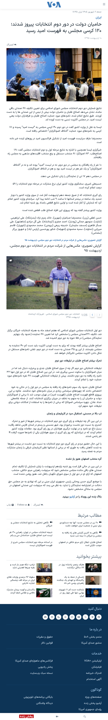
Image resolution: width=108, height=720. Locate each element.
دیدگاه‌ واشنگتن (44, 703)
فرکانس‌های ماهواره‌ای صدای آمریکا (34, 661)
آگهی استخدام (94, 679)
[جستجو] (84, 716)
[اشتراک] (45, 617)
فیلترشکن (97, 667)
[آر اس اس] (58, 617)
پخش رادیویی (45, 667)
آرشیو (72, 497)
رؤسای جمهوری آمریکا (90, 709)
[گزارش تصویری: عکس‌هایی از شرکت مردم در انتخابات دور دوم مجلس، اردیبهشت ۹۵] (54, 282)
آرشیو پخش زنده (93, 703)
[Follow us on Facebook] (99, 617)
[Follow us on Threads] (65, 617)
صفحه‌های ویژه (93, 697)
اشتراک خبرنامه (94, 673)
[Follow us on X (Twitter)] (85, 617)
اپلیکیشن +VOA (93, 661)
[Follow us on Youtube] (78, 617)
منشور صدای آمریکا (91, 643)
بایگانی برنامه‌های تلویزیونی (38, 697)
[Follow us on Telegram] (92, 617)
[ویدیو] (57, 716)
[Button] (11, 44)
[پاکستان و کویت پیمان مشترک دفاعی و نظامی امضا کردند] (44, 592)
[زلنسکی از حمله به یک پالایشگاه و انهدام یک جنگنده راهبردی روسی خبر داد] (94, 580)
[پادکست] (52, 617)
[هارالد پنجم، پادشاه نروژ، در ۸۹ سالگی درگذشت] (94, 567)
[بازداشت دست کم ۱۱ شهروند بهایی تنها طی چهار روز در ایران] (94, 592)
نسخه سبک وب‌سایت (41, 673)
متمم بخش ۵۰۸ (93, 637)
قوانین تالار (47, 643)
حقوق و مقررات (44, 637)
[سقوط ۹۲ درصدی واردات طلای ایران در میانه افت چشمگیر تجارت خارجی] (44, 580)
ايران (99, 17)
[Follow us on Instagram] (72, 617)
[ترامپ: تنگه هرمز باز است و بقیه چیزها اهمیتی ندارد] (44, 567)
